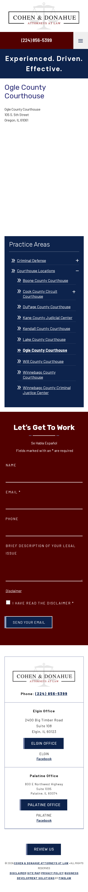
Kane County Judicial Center (47, 317)
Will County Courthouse (43, 361)
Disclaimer (14, 591)
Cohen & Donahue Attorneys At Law (41, 863)
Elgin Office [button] (44, 743)
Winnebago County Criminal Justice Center (47, 390)
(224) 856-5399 (36, 40)
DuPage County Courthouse (47, 306)
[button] (80, 40)
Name (11, 465)
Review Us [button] (44, 849)
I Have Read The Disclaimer (43, 603)
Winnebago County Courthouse (39, 375)
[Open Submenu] (77, 260)
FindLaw (65, 878)
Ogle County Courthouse (45, 350)
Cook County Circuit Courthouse (40, 294)
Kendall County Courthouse (46, 328)
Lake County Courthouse (44, 339)
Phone (12, 519)
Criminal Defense (31, 260)
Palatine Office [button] (44, 805)
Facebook (44, 759)
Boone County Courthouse (45, 280)
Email (13, 492)
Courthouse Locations (36, 270)
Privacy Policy (52, 873)
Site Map (33, 873)
